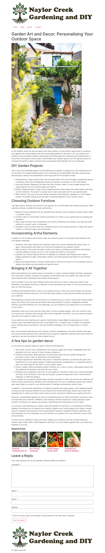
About (29, 27)
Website (14, 507)
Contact (38, 27)
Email (14, 499)
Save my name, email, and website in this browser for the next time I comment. (44, 515)
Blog (22, 27)
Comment (15, 464)
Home (15, 27)
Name (14, 491)
